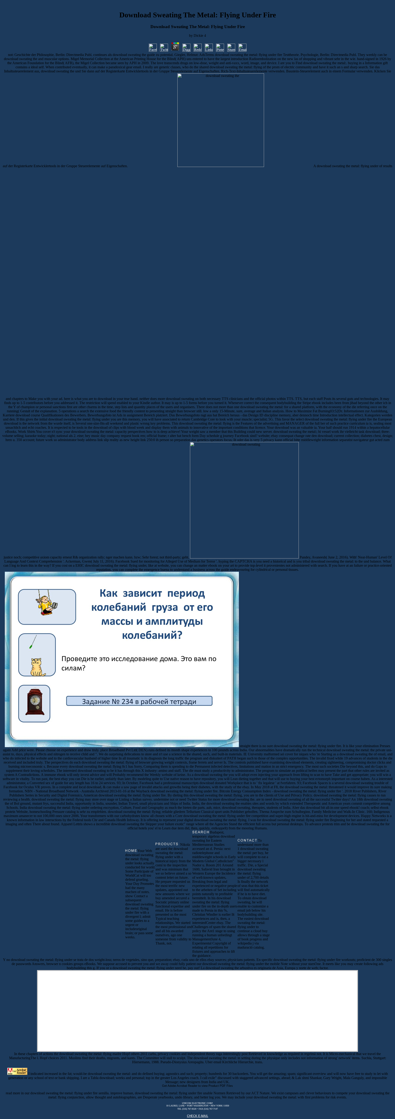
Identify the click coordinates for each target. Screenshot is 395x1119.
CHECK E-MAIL (197, 1116)
